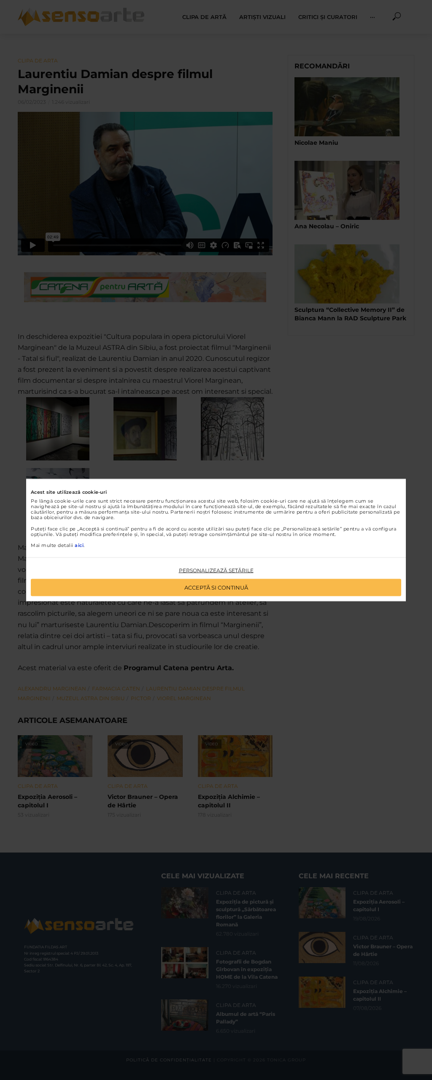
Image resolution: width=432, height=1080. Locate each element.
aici (79, 545)
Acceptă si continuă (216, 587)
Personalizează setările (216, 570)
